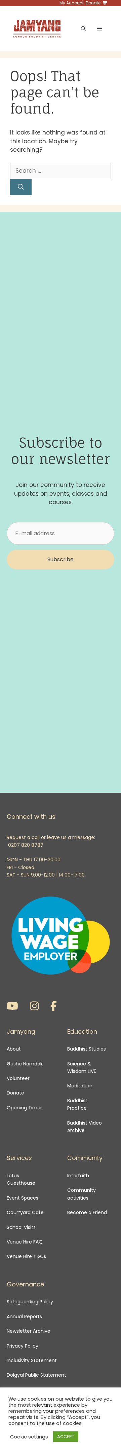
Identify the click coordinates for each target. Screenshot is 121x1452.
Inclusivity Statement (32, 1360)
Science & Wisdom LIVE (81, 1067)
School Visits (21, 1227)
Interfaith (78, 1175)
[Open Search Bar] (83, 29)
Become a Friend (87, 1212)
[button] (60, 559)
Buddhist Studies (86, 1048)
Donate (15, 1092)
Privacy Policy (23, 1346)
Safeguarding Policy (30, 1301)
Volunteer (18, 1078)
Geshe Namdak (25, 1063)
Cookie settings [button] (29, 1437)
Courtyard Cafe (25, 1212)
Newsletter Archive (28, 1331)
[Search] (21, 187)
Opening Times (25, 1107)
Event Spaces (22, 1198)
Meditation (79, 1085)
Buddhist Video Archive (84, 1126)
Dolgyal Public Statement (36, 1375)
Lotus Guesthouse (21, 1179)
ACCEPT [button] (65, 1436)
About (14, 1048)
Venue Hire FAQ (25, 1241)
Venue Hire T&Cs (26, 1256)
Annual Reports (24, 1316)
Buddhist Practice (77, 1104)
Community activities (81, 1194)
